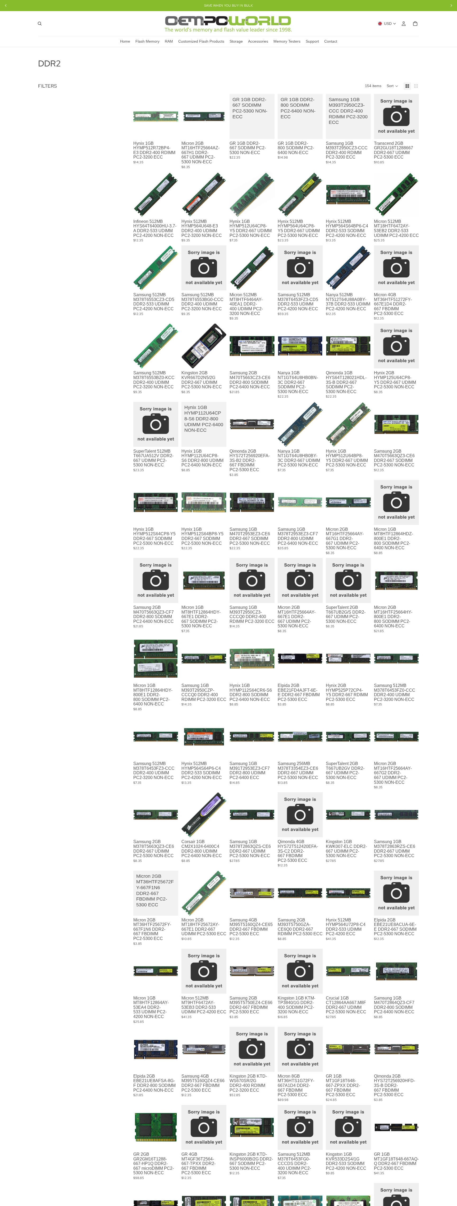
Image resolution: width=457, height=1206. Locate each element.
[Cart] (415, 23)
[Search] (39, 23)
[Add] (170, 131)
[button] (392, 86)
